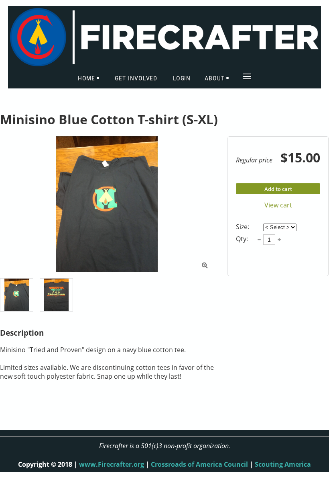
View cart (278, 205)
